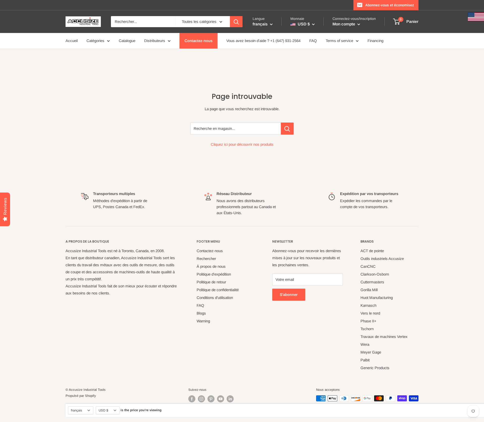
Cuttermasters (372, 282)
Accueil (72, 41)
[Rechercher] (236, 21)
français (76, 410)
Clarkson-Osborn (374, 274)
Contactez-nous (199, 41)
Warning (203, 321)
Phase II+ (368, 321)
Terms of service (339, 41)
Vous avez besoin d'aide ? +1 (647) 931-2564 (263, 41)
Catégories (95, 41)
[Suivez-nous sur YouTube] (220, 398)
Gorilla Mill (369, 290)
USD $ (103, 410)
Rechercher (206, 258)
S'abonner (289, 294)
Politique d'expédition (214, 274)
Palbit (365, 360)
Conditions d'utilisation (215, 297)
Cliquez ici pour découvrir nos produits (242, 144)
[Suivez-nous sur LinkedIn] (230, 398)
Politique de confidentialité (218, 290)
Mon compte (344, 24)
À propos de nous (211, 266)
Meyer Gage (370, 352)
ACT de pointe (372, 251)
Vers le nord (370, 313)
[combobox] (143, 21)
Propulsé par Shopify (81, 396)
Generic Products (374, 368)
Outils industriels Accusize (382, 258)
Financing (375, 41)
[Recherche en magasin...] (287, 129)
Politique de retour (211, 282)
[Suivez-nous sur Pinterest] (211, 398)
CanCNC (368, 266)
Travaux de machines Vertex (384, 336)
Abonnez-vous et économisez (389, 5)
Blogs (201, 313)
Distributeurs (154, 41)
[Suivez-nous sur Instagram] (201, 398)
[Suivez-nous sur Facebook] (191, 398)
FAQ (313, 41)
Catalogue (127, 41)
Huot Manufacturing (376, 297)
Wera (364, 344)
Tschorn (367, 329)
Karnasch (368, 305)
